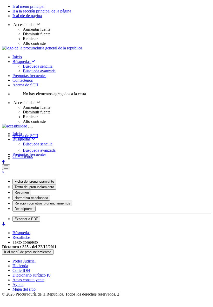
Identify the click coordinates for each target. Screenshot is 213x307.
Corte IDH (21, 270)
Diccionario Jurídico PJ (31, 275)
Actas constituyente (28, 280)
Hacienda (20, 266)
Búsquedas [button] (21, 139)
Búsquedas (21, 61)
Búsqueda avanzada (39, 71)
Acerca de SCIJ (25, 85)
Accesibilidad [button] (24, 24)
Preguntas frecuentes (29, 75)
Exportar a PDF (26, 219)
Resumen (22, 192)
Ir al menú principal (28, 6)
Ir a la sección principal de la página (41, 11)
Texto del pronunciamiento (34, 187)
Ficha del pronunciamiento (34, 181)
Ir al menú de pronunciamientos (27, 252)
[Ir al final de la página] (3, 224)
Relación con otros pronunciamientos (42, 203)
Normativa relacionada (31, 198)
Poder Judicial (24, 261)
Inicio (17, 57)
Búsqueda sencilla (37, 66)
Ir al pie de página (27, 16)
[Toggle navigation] (30, 127)
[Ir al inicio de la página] (3, 162)
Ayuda (17, 284)
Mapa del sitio (24, 289)
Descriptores (24, 209)
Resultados (21, 237)
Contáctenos (22, 80)
